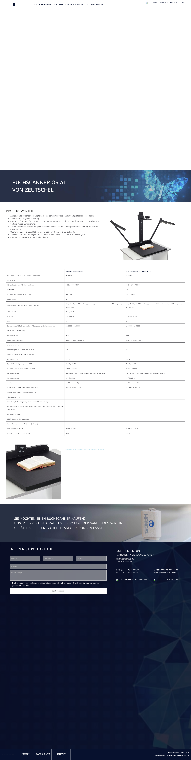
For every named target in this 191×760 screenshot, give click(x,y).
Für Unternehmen (42, 5)
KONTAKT (61, 754)
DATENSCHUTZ (43, 754)
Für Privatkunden (95, 5)
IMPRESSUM (24, 754)
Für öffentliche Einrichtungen (68, 5)
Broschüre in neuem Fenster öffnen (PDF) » (84, 449)
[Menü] (14, 4)
